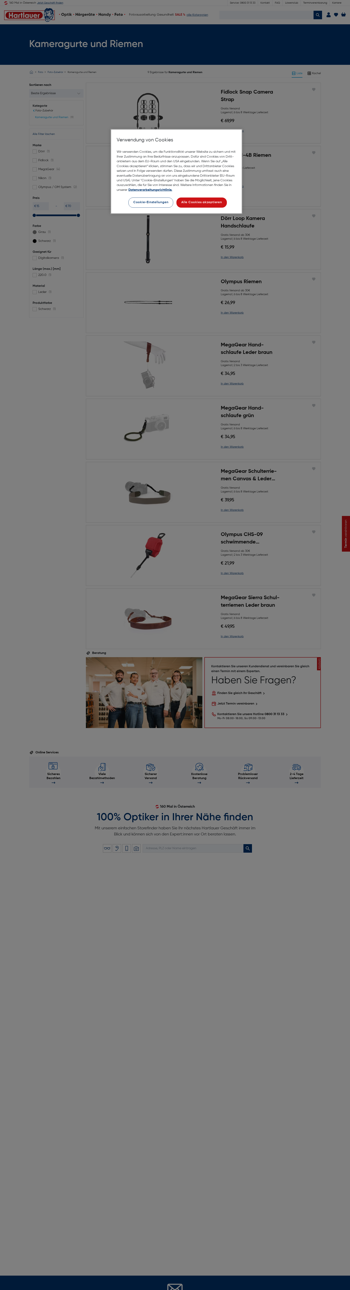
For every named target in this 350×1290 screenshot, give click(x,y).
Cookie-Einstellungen (151, 202)
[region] (176, 171)
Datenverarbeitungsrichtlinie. (150, 190)
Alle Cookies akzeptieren (201, 202)
